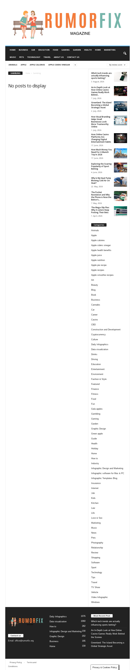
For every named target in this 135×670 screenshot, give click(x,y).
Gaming (65, 50)
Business (23, 50)
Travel (47, 57)
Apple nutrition (98, 260)
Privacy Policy (16, 662)
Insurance (96, 483)
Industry (95, 463)
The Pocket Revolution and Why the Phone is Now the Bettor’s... (101, 196)
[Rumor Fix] (67, 23)
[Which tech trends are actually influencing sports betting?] (120, 77)
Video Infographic (99, 597)
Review (94, 552)
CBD (93, 324)
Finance (95, 389)
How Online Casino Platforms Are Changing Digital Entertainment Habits (101, 138)
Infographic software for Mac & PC (107, 473)
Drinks (94, 354)
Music (13, 57)
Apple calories (37, 64)
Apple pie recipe (99, 265)
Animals (13, 64)
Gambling (95, 414)
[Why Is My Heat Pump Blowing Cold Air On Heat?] (120, 182)
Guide (94, 438)
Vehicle (94, 592)
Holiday (94, 448)
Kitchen (94, 503)
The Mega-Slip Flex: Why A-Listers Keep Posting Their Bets (100, 210)
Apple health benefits (101, 250)
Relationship (97, 547)
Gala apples (97, 409)
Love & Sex (96, 518)
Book (93, 295)
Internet (94, 488)
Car (33, 50)
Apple (23, 64)
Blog (93, 290)
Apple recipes (97, 270)
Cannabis (95, 305)
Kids (93, 498)
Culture (94, 339)
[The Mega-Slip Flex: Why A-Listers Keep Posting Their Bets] (120, 211)
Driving (94, 359)
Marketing (110, 50)
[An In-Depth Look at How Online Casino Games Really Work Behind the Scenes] (120, 91)
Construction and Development (106, 329)
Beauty (94, 285)
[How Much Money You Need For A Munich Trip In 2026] (120, 153)
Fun (93, 404)
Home (12, 50)
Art (92, 280)
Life (93, 513)
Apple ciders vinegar (59, 64)
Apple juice (96, 255)
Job (93, 493)
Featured (95, 384)
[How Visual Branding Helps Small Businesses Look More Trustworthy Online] (120, 120)
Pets (21, 57)
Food (55, 50)
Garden (77, 50)
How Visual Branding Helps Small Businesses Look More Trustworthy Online (100, 121)
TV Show (95, 587)
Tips (93, 577)
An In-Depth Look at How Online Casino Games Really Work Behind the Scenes (108, 633)
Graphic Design (98, 428)
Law (93, 508)
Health (88, 50)
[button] (124, 53)
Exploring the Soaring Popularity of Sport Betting (101, 166)
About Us (59, 57)
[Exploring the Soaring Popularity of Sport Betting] (120, 167)
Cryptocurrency (98, 334)
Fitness (94, 394)
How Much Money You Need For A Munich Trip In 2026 (101, 152)
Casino (94, 319)
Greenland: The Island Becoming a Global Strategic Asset (101, 105)
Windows (95, 602)
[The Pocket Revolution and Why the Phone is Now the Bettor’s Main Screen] (120, 196)
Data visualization (99, 349)
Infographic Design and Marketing (107, 468)
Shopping (95, 557)
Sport (93, 567)
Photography (97, 542)
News (93, 533)
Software (95, 562)
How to (94, 458)
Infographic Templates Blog (104, 478)
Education (44, 50)
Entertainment (98, 369)
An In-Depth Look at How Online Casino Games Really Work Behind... (100, 91)
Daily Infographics (99, 344)
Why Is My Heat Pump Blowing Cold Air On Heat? (101, 180)
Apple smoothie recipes (102, 275)
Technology (33, 57)
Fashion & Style (99, 379)
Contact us (73, 57)
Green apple (97, 433)
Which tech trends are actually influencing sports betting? (101, 75)
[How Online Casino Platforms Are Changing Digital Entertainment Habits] (120, 138)
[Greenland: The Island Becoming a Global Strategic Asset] (120, 106)
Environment (97, 374)
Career (94, 314)
